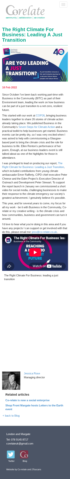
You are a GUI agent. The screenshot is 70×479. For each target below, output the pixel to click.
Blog (25, 461)
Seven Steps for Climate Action (36, 126)
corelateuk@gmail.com (19, 443)
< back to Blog (11, 415)
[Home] (27, 12)
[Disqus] (35, 326)
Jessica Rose (32, 373)
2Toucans (36, 469)
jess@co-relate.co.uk (44, 231)
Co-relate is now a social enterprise (27, 400)
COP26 (40, 115)
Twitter (11, 461)
